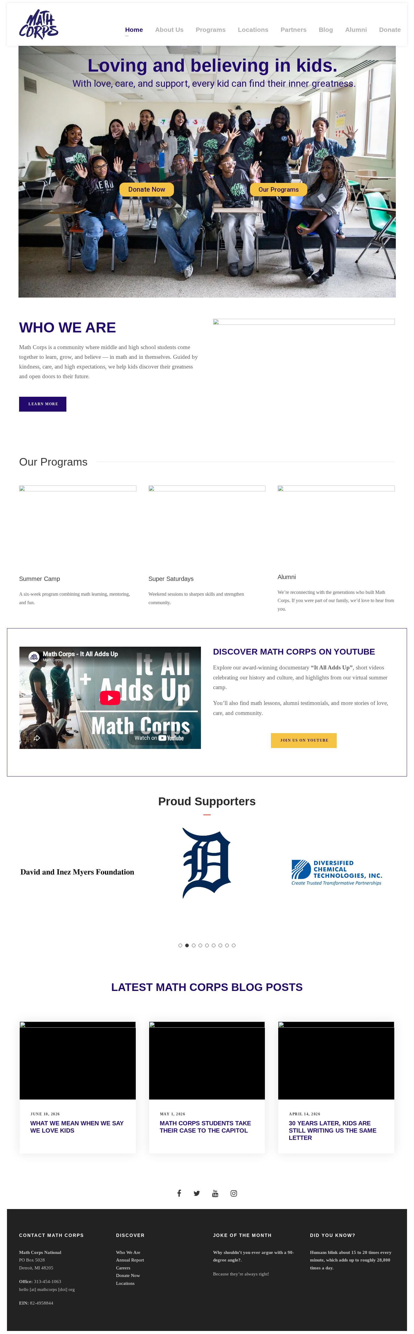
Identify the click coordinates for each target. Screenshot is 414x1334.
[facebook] (179, 1194)
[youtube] (215, 1194)
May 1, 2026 (172, 1114)
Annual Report (130, 1260)
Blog (326, 29)
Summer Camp (39, 578)
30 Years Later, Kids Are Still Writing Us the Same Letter (332, 1130)
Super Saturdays (171, 578)
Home (134, 29)
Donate (390, 29)
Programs (211, 29)
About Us (169, 29)
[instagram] (234, 1194)
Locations (253, 29)
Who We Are (128, 1252)
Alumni (356, 29)
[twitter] (196, 1194)
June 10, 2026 (45, 1114)
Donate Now (146, 189)
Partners (294, 29)
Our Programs (279, 189)
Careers (123, 1267)
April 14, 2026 (304, 1114)
